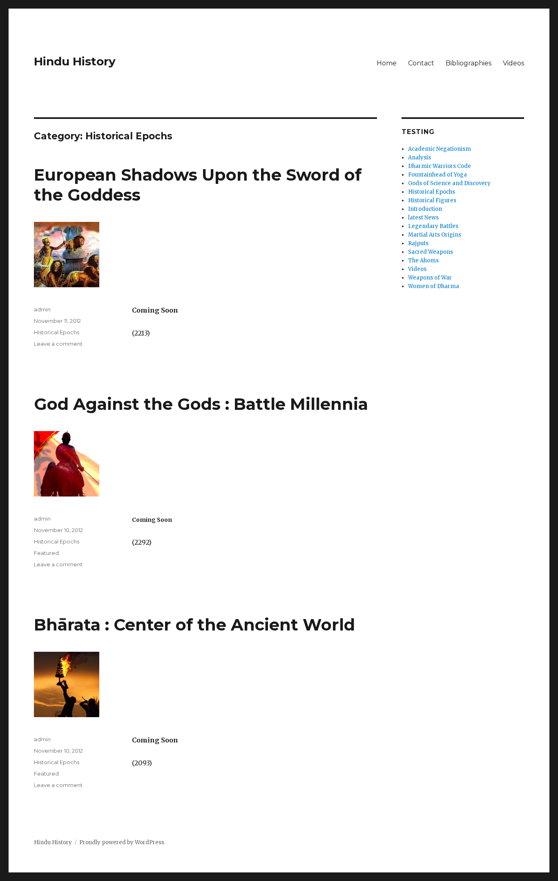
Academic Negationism (439, 148)
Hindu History (75, 61)
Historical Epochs (56, 332)
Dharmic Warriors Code (439, 166)
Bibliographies (468, 63)
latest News (423, 217)
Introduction (425, 209)
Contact (421, 63)
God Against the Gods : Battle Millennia (201, 404)
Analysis (419, 157)
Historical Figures (432, 200)
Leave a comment (58, 343)
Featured (46, 553)
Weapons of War (430, 277)
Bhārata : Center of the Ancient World (194, 625)
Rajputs (418, 243)
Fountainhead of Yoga (437, 174)
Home (387, 63)
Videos (513, 63)
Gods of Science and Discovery (449, 183)
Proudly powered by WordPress (121, 842)
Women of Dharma (433, 286)
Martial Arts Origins (434, 234)
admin (42, 309)
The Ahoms (423, 260)
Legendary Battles (433, 226)
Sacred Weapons (430, 251)
